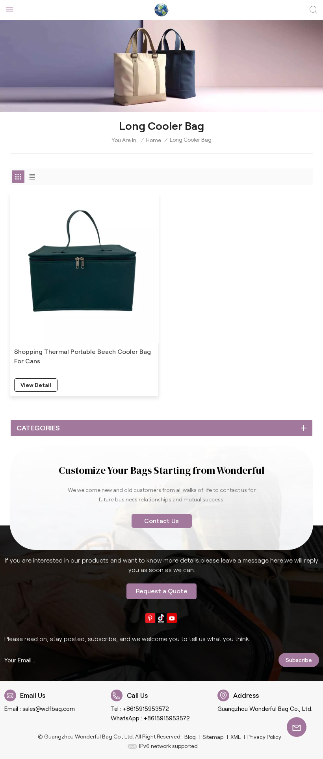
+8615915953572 (146, 709)
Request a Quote (161, 591)
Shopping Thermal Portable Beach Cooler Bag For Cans (82, 356)
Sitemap (212, 737)
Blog (190, 737)
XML (235, 737)
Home (153, 140)
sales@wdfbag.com (48, 709)
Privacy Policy (264, 737)
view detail (35, 385)
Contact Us (161, 521)
